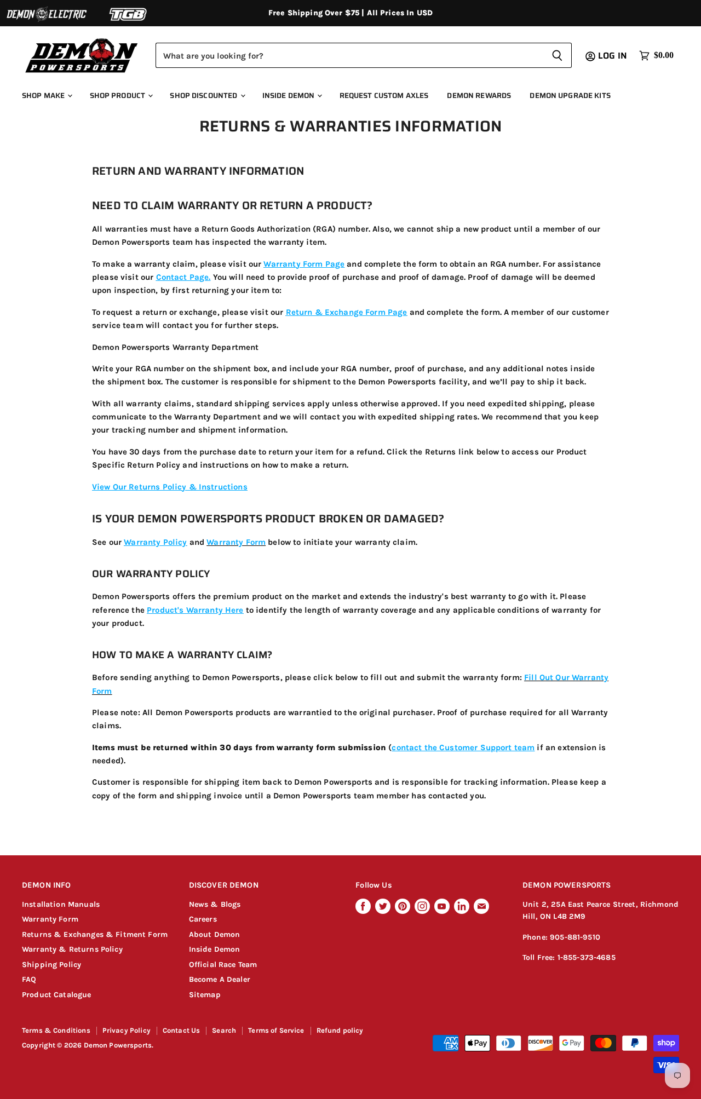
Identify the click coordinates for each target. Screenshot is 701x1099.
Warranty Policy (155, 542)
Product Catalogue (56, 994)
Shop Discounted (204, 95)
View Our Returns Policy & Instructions (170, 487)
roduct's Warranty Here (197, 610)
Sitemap (205, 994)
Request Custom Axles (384, 95)
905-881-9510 (575, 937)
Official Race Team (223, 964)
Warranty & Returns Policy (72, 949)
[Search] (557, 55)
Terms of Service (276, 1030)
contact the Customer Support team (463, 747)
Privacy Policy (126, 1030)
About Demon (214, 934)
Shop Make (44, 95)
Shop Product (118, 95)
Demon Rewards (479, 95)
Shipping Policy (51, 964)
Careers (203, 919)
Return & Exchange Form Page (346, 312)
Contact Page (182, 277)
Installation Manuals (61, 904)
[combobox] (349, 55)
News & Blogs (215, 904)
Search (224, 1030)
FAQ (29, 979)
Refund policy (340, 1030)
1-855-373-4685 (587, 957)
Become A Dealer (219, 979)
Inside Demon (289, 95)
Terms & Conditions (56, 1030)
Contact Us (181, 1030)
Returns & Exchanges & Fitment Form (95, 934)
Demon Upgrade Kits (570, 95)
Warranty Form (50, 919)
